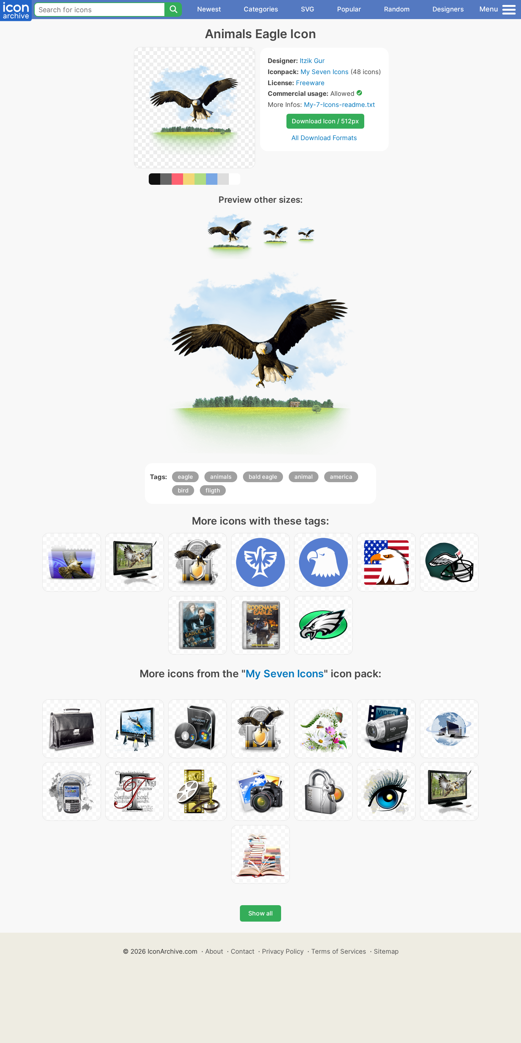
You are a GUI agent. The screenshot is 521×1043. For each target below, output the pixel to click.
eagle (185, 476)
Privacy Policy (283, 951)
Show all (260, 913)
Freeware (310, 83)
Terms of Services (338, 951)
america (341, 476)
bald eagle (263, 476)
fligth (213, 490)
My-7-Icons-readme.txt (339, 104)
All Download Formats (324, 138)
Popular (349, 9)
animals (221, 476)
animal (303, 476)
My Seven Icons (325, 72)
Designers (448, 9)
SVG (307, 9)
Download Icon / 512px (325, 121)
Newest (209, 9)
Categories (261, 9)
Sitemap (386, 951)
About (214, 951)
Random (397, 9)
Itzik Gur (312, 61)
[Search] (173, 9)
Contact (242, 951)
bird (183, 490)
